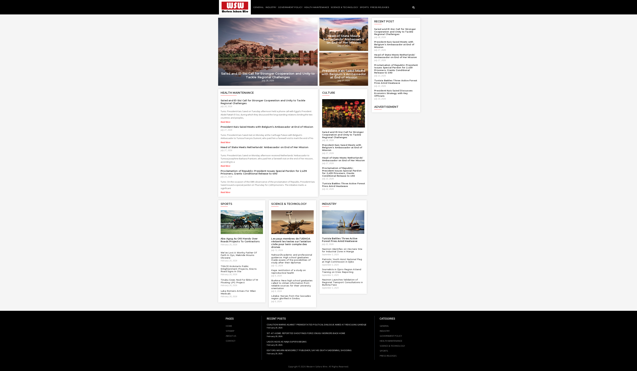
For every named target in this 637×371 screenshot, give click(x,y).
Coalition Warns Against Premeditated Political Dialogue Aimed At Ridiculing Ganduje (317, 324)
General (258, 7)
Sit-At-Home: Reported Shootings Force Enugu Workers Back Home (306, 333)
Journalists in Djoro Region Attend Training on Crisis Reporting (341, 270)
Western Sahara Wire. (317, 366)
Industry (271, 7)
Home (229, 325)
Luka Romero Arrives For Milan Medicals (238, 292)
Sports (364, 7)
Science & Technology (344, 7)
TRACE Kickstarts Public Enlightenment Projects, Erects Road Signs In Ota (239, 269)
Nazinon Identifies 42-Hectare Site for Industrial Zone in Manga (342, 250)
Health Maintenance (316, 7)
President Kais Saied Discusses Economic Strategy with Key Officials (393, 93)
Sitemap (230, 330)
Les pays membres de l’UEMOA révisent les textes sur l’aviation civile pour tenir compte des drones (291, 242)
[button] (414, 8)
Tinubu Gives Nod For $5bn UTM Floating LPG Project (239, 281)
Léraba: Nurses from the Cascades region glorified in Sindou (291, 297)
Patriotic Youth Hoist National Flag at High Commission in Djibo (342, 260)
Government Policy (290, 7)
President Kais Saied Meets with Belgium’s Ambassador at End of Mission (343, 74)
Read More (225, 122)
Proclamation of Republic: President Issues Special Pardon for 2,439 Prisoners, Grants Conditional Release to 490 (264, 172)
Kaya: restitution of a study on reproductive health (288, 271)
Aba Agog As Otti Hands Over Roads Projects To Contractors (240, 240)
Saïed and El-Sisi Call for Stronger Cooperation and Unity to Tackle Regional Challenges (268, 75)
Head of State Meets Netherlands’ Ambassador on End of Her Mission (343, 39)
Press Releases (379, 7)
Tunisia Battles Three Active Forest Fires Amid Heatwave (343, 184)
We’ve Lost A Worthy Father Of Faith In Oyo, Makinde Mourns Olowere (239, 255)
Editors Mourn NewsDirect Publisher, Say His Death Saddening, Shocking (309, 350)
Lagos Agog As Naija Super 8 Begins (287, 341)
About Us (231, 335)
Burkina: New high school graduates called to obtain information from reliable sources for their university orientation (292, 284)
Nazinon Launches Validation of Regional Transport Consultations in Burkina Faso (342, 282)
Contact (230, 340)
